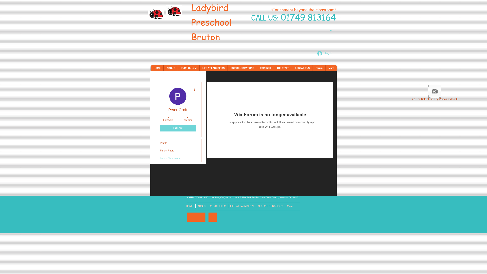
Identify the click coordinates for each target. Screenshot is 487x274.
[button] (331, 30)
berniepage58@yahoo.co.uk (224, 197)
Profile (163, 143)
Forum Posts (167, 150)
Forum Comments (170, 158)
